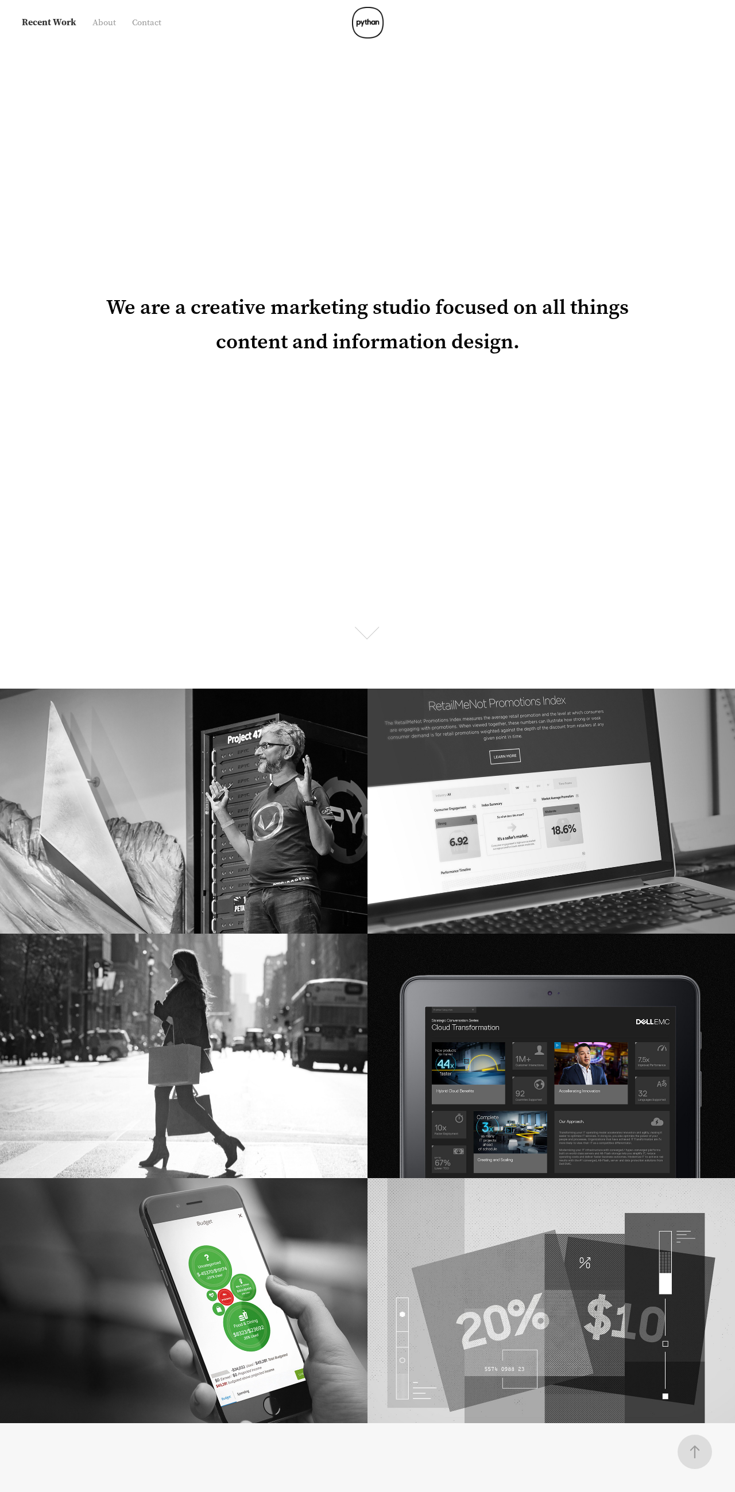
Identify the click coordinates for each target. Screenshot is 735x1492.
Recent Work (49, 22)
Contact (146, 22)
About (104, 22)
